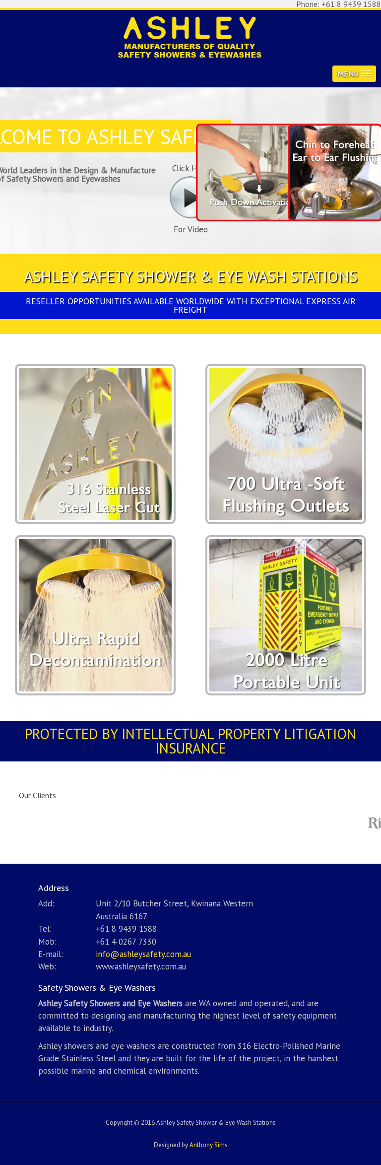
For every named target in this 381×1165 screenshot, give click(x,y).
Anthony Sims (209, 1145)
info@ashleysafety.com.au (143, 954)
